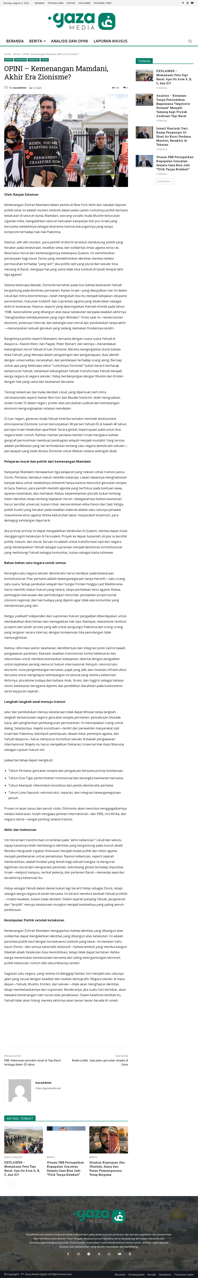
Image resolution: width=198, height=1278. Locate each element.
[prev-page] (6, 1184)
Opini (45, 59)
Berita (17, 54)
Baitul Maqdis (13, 1157)
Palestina (20, 59)
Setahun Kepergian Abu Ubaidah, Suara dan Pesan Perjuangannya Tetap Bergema (107, 1168)
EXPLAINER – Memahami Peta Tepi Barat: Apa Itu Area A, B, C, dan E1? (22, 1168)
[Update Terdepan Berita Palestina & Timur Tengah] (81, 21)
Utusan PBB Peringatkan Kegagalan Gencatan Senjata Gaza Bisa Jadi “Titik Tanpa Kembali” (65, 1168)
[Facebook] (183, 3)
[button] (190, 41)
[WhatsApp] (49, 1037)
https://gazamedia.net (48, 1088)
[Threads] (130, 1254)
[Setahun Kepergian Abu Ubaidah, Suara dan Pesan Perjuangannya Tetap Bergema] (108, 1139)
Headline (33, 59)
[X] (40, 1037)
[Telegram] (58, 1037)
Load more (163, 181)
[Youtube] (192, 3)
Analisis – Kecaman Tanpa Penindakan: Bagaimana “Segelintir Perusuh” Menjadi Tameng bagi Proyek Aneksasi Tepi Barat (173, 106)
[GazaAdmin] (6, 88)
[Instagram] (187, 3)
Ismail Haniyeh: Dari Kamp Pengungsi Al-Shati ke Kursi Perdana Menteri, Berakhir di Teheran (173, 136)
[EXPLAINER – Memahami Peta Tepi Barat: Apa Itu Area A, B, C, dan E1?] (23, 1139)
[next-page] (12, 1184)
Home (7, 54)
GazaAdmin (19, 87)
